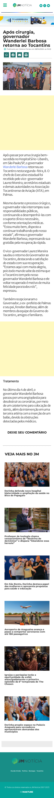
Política (24, 771)
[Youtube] (48, 5)
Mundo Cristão (16, 771)
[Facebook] (40, 5)
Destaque (32, 771)
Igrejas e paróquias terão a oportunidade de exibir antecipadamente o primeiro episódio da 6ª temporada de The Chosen (24, 679)
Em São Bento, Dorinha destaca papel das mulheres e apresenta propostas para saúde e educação (26, 586)
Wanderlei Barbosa (15, 167)
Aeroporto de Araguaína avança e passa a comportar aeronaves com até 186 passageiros (24, 631)
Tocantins (40, 771)
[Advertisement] (27, 122)
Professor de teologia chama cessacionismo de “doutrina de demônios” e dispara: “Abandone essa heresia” (26, 540)
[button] (6, 54)
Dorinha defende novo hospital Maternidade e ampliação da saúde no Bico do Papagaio (26, 493)
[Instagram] (44, 5)
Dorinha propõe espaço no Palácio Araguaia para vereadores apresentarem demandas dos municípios (24, 728)
